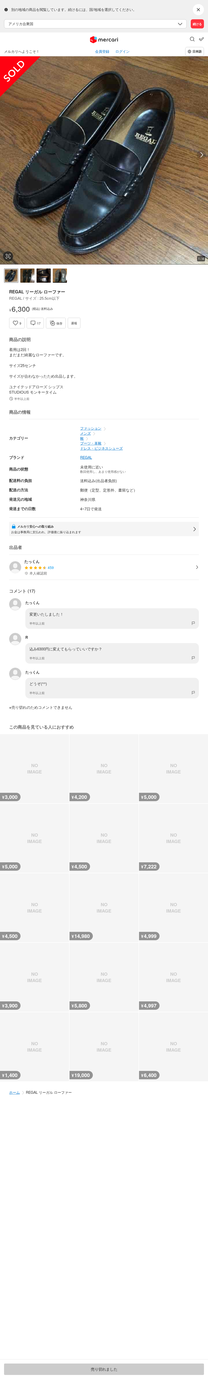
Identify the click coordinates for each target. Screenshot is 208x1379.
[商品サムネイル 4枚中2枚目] (27, 275)
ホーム (14, 1092)
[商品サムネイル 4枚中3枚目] (44, 275)
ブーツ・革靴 (90, 443)
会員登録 (102, 51)
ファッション (90, 428)
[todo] (201, 39)
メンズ (85, 433)
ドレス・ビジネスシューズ (101, 448)
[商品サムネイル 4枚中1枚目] (11, 275)
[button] (192, 39)
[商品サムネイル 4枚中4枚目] (60, 275)
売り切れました (104, 1369)
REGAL (86, 457)
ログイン (122, 51)
